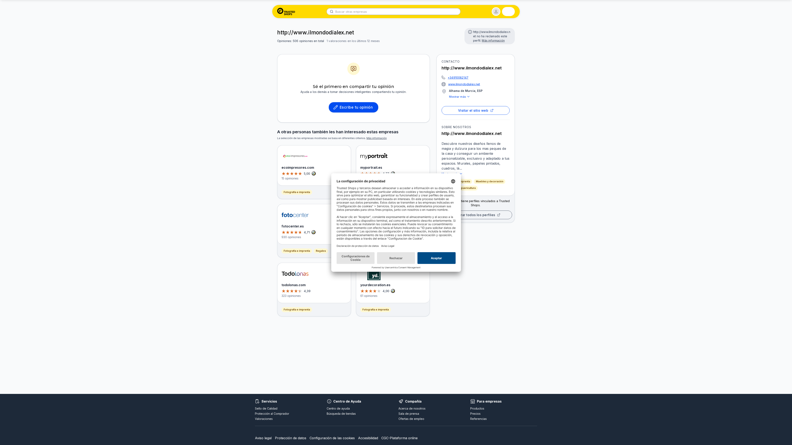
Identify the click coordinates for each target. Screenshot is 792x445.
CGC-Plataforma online (399, 438)
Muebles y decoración (489, 181)
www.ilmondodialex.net (464, 84)
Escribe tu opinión (356, 107)
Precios (475, 413)
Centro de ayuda (338, 408)
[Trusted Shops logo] (286, 11)
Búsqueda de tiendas (341, 413)
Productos (477, 408)
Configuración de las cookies (332, 438)
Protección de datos (290, 438)
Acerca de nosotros (411, 408)
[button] (496, 11)
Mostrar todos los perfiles (474, 215)
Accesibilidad (368, 438)
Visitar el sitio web (473, 110)
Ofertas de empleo (411, 418)
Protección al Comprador (272, 413)
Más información (493, 40)
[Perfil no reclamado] (469, 31)
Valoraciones (264, 418)
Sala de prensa (408, 413)
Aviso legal (263, 438)
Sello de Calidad (266, 408)
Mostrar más (457, 96)
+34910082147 (458, 77)
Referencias (478, 418)
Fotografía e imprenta (297, 192)
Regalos (321, 250)
